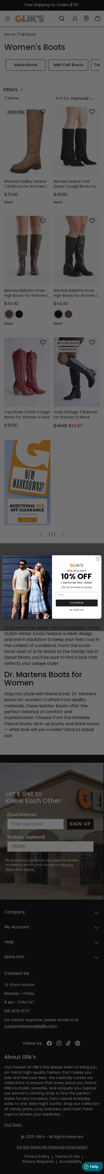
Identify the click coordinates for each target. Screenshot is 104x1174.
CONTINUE (76, 603)
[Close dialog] (98, 558)
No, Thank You (77, 609)
